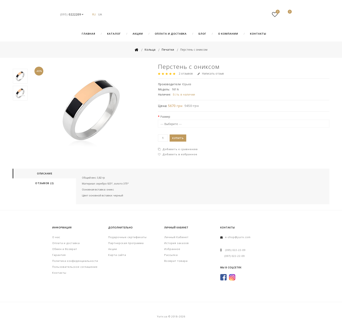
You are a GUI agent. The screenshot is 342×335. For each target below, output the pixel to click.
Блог (202, 33)
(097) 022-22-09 (234, 256)
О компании (228, 33)
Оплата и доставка (171, 33)
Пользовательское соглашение (75, 267)
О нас (56, 237)
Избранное (172, 249)
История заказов (176, 243)
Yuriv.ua (171, 14)
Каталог (114, 33)
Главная (88, 33)
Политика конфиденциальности (75, 261)
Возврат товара (176, 261)
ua (100, 14)
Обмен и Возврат (64, 249)
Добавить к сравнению (180, 149)
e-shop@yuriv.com (238, 237)
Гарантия (59, 255)
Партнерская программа (126, 243)
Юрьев (186, 84)
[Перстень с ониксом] (91, 109)
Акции (138, 33)
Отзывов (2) (44, 183)
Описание (44, 173)
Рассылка (171, 255)
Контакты (258, 33)
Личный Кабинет (176, 237)
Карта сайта (117, 255)
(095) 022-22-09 (235, 250)
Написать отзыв (213, 73)
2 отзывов (186, 73)
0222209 (70, 14)
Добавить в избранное (179, 154)
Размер (165, 116)
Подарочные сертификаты (127, 237)
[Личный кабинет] (263, 14)
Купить (178, 138)
